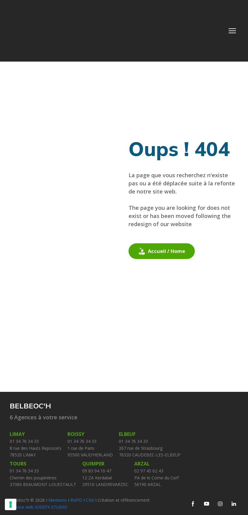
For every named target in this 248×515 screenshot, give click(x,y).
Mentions (57, 500)
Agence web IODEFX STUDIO (38, 507)
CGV (90, 500)
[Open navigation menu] (232, 31)
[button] (162, 251)
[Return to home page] (50, 31)
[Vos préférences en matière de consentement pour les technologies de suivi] (10, 504)
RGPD (76, 500)
